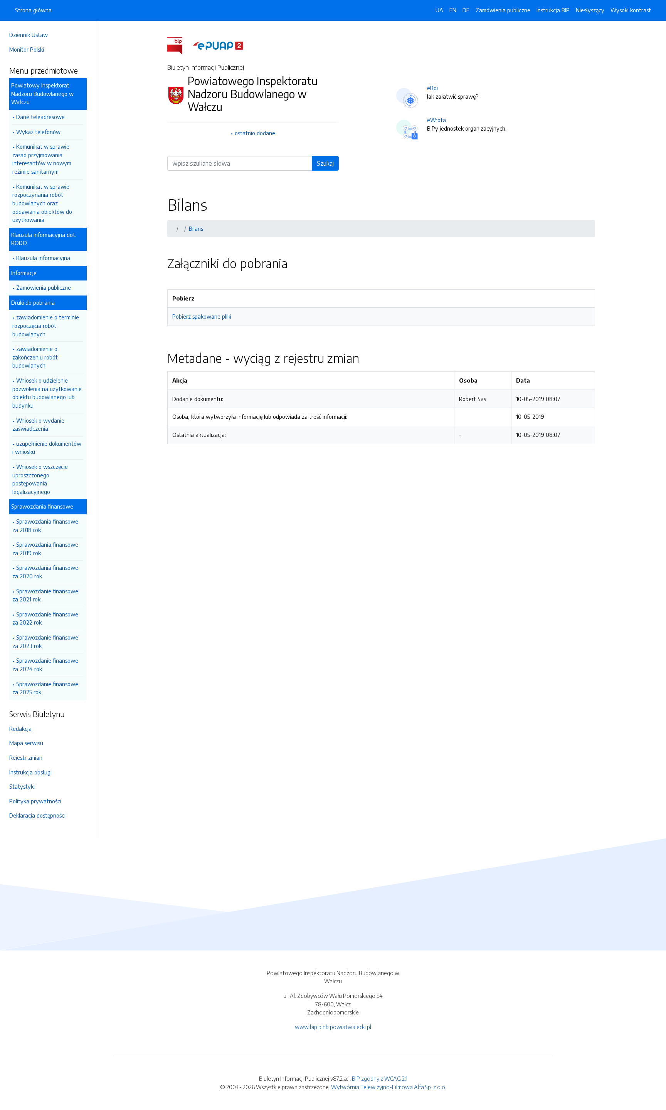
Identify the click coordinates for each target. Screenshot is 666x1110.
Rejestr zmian (25, 757)
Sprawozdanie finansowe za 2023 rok (45, 641)
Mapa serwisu (26, 742)
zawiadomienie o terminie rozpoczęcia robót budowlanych (45, 325)
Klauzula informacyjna (43, 257)
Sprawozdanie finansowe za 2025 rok (45, 688)
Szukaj (325, 163)
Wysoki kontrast (630, 10)
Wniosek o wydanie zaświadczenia (38, 424)
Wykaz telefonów (38, 131)
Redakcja (20, 728)
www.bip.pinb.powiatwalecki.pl (333, 1026)
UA (439, 10)
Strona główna (33, 10)
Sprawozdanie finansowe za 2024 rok (45, 664)
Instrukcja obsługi (30, 772)
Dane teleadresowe (40, 116)
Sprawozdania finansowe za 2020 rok (45, 571)
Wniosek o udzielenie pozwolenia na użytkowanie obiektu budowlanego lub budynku (47, 393)
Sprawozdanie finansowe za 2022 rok (45, 618)
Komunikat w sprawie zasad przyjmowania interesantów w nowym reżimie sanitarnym (41, 159)
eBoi (432, 87)
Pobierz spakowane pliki (201, 316)
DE (465, 10)
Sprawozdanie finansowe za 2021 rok (45, 595)
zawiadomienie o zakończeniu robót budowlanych (35, 357)
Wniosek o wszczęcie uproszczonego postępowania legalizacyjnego (40, 479)
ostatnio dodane (255, 132)
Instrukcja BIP (553, 10)
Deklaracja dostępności (37, 815)
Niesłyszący (590, 10)
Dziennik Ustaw (28, 34)
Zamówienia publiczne (43, 287)
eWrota (436, 119)
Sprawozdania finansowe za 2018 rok (45, 525)
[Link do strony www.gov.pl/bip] (179, 45)
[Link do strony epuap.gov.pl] (218, 45)
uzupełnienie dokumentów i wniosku (46, 447)
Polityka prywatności (35, 801)
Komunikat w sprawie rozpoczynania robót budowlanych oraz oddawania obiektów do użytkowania (42, 203)
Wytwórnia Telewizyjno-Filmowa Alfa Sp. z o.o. (388, 1086)
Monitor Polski (26, 49)
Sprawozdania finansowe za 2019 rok (45, 548)
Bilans (196, 228)
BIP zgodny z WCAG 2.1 (379, 1078)
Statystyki (22, 786)
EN (452, 10)
